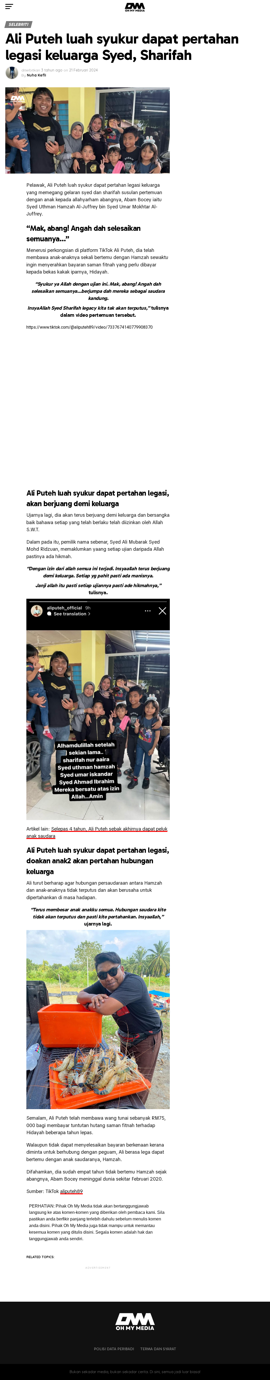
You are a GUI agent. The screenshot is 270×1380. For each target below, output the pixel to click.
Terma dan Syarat (158, 1349)
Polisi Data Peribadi (114, 1349)
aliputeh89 (71, 1191)
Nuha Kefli (36, 75)
